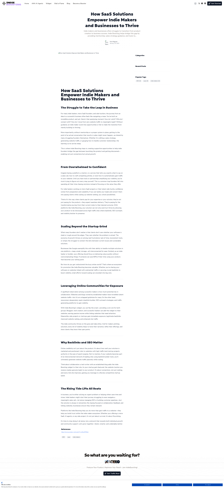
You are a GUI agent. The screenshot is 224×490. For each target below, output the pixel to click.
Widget (48, 3)
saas (69, 437)
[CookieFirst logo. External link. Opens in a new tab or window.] (2, 483)
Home (26, 3)
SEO (63, 437)
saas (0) (146, 81)
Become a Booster (79, 3)
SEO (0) (138, 81)
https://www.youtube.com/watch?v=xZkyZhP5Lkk (74, 432)
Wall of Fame (59, 3)
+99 (118, 461)
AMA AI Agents (37, 3)
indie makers (76, 437)
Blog (68, 3)
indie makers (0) (155, 81)
